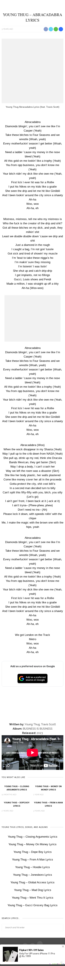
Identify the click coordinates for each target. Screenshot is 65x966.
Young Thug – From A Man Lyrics (32, 859)
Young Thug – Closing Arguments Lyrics (32, 836)
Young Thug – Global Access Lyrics (32, 882)
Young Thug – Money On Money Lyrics (32, 844)
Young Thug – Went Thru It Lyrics (32, 897)
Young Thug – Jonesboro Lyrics (32, 874)
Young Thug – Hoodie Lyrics (32, 867)
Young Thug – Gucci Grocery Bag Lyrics (33, 905)
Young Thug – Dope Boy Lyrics (33, 852)
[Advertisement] (32, 71)
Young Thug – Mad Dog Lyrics (32, 890)
